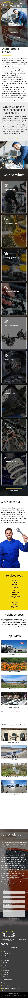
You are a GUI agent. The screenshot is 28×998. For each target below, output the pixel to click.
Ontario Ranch (14, 626)
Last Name (6, 895)
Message (5, 909)
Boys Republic (13, 624)
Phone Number (7, 904)
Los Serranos (12, 619)
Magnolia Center (21, 619)
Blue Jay (17, 622)
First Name (6, 890)
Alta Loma (22, 626)
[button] (21, 3)
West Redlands (14, 621)
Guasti (21, 621)
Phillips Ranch (22, 624)
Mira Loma (6, 626)
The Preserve (4, 619)
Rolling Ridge (5, 621)
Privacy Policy (22, 995)
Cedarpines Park (10, 622)
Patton (7, 624)
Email (4, 899)
